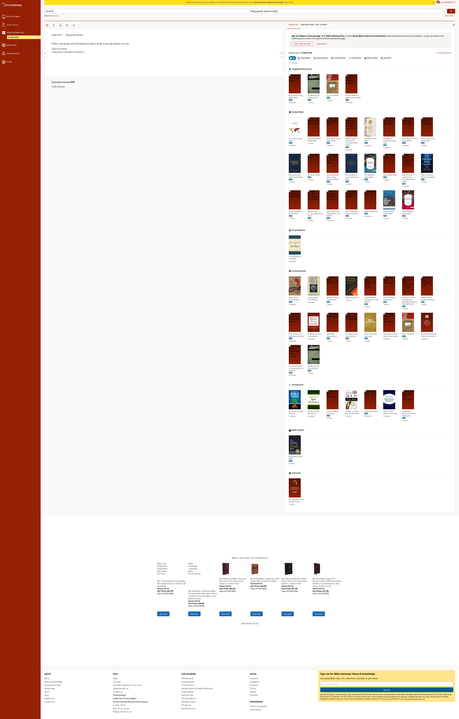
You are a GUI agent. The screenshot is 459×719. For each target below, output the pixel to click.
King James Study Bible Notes (296, 96)
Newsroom (49, 698)
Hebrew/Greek (307, 24)
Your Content (321, 24)
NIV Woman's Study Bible (369, 176)
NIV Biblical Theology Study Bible (389, 140)
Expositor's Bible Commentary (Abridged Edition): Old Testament (409, 300)
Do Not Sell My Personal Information (130, 701)
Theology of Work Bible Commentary (390, 335)
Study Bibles (297, 112)
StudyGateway (187, 681)
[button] (445, 2)
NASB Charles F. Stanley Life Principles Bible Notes (351, 141)
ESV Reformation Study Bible (314, 139)
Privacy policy (119, 695)
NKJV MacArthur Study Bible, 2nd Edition (333, 213)
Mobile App (49, 688)
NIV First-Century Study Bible (428, 139)
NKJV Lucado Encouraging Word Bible (315, 213)
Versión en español (258, 706)
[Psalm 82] (282, 53)
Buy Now (163, 614)
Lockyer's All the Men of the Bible (352, 412)
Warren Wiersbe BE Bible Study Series (429, 335)
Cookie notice (119, 705)
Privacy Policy (386, 699)
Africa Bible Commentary (294, 298)
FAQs (115, 678)
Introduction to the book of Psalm (296, 500)
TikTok (253, 688)
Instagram (254, 681)
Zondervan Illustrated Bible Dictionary (408, 413)
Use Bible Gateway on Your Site (127, 685)
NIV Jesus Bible (314, 175)
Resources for (300, 53)
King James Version (61, 82)
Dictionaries (297, 385)
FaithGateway (187, 678)
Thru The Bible (332, 95)
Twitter (253, 692)
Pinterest (254, 685)
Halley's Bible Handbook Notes (427, 298)
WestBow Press (188, 701)
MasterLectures (188, 708)
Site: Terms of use (121, 708)
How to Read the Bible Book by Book (353, 96)
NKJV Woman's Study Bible (408, 212)
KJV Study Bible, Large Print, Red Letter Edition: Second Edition (264, 580)
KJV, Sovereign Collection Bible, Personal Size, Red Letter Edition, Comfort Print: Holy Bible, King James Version (203, 595)
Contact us (118, 692)
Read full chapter (59, 48)
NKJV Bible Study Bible (295, 457)
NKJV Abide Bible (390, 175)
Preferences (255, 709)
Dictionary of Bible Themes (296, 412)
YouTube (254, 695)
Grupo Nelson (187, 692)
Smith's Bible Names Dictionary (390, 412)
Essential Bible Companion (389, 298)
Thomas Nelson (188, 698)
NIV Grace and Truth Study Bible (296, 176)
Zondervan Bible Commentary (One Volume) (296, 368)
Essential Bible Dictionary (332, 412)
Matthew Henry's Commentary (314, 335)
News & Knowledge (53, 681)
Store (46, 692)
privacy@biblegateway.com (414, 699)
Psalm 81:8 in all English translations (68, 52)
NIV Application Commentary (351, 335)
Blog (46, 695)
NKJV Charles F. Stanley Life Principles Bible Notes (408, 178)
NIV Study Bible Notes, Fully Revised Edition (333, 177)
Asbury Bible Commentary (313, 298)
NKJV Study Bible (371, 211)
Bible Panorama (351, 297)
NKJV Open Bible (371, 411)
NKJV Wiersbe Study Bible (388, 212)
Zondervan (186, 705)
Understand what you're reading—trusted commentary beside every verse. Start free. (240, 2)
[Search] (451, 11)
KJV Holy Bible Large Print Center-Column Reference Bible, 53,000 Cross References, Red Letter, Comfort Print (327, 582)
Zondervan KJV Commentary (313, 96)
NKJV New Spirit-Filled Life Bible (352, 212)
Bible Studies (298, 430)
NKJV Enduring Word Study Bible (428, 176)
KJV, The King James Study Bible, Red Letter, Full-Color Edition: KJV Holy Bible (171, 583)
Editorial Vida (187, 695)
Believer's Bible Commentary (333, 298)
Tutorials (117, 681)
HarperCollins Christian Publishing (196, 688)
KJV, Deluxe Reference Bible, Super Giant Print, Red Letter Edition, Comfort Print (294, 581)
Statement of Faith (52, 685)
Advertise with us (120, 688)
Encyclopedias (298, 230)
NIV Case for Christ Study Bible (409, 139)
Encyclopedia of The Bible (295, 258)
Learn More (321, 44)
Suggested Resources (302, 69)
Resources (293, 24)
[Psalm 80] (45, 53)
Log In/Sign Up (447, 2)
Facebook (254, 678)
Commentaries (299, 271)
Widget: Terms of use (122, 711)
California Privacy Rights (125, 698)
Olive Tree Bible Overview (370, 335)
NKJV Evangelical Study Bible (295, 212)
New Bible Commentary (332, 335)
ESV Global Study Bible (295, 139)
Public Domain (58, 86)
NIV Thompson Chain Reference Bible (352, 177)
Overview (296, 473)
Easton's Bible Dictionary (313, 412)
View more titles (249, 623)
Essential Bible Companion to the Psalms (371, 299)
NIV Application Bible (370, 139)
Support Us (49, 701)
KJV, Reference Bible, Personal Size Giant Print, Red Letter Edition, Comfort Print (232, 581)
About (47, 678)
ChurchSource (187, 685)
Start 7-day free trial (302, 44)
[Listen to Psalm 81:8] (74, 25)
